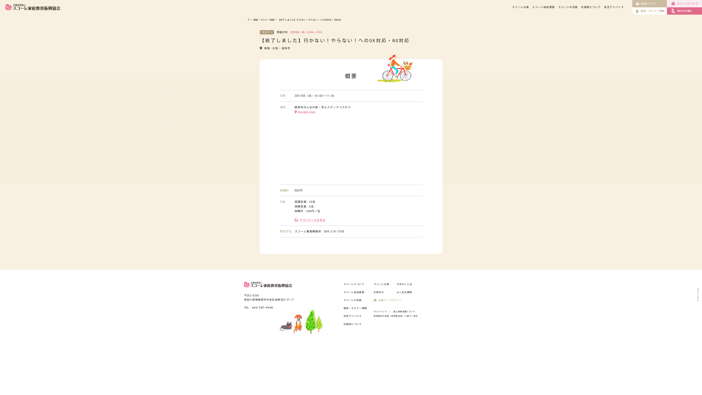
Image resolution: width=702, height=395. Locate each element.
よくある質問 (404, 292)
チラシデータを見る (312, 220)
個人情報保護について (404, 312)
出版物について (591, 7)
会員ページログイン (390, 300)
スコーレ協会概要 (543, 7)
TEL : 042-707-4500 (258, 307)
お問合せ (379, 292)
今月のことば (404, 284)
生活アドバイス (614, 7)
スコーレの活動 (568, 7)
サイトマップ (380, 312)
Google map (306, 112)
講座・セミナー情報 (263, 20)
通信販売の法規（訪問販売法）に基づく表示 (396, 316)
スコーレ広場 (520, 7)
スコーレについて (354, 284)
